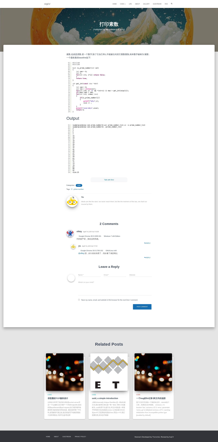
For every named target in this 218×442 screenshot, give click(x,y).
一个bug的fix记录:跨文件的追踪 (151, 398)
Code (122, 4)
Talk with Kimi (109, 180)
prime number (79, 189)
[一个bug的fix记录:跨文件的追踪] (153, 372)
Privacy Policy (80, 436)
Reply (148, 243)
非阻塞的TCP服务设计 (58, 398)
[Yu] (72, 201)
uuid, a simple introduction (105, 398)
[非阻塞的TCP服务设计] (64, 372)
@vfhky (81, 253)
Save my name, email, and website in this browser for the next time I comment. (109, 300)
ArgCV (171, 437)
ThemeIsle (156, 437)
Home (115, 4)
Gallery (146, 4)
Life (130, 4)
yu (79, 246)
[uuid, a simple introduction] (109, 372)
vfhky (79, 231)
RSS (166, 4)
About (137, 4)
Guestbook (157, 4)
